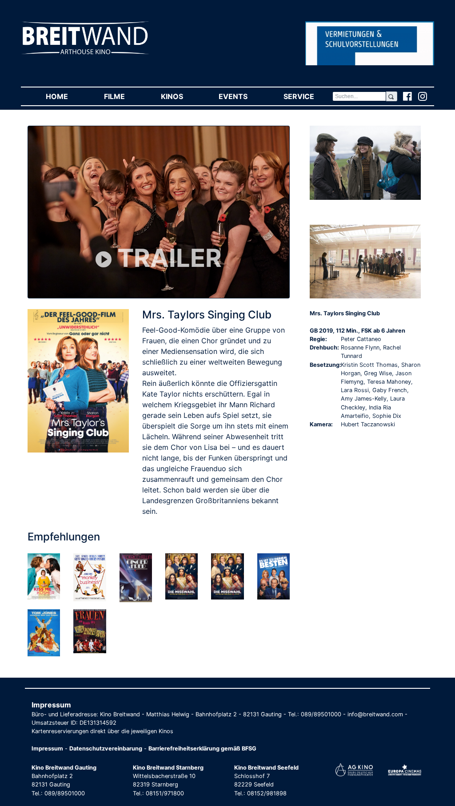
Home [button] (66, 96)
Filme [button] (123, 96)
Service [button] (307, 96)
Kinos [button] (181, 96)
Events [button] (242, 96)
